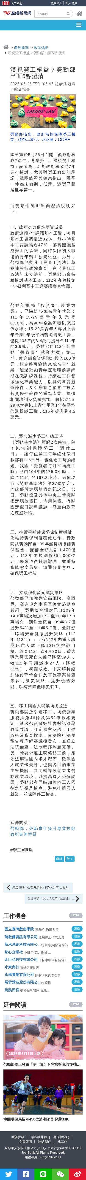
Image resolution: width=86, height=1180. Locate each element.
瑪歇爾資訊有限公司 (21, 937)
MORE (75, 915)
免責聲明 (25, 1141)
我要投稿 (17, 1137)
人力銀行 (10, 3)
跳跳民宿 (12, 990)
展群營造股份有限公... (22, 982)
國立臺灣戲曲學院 (19, 929)
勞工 (70, 859)
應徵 (77, 928)
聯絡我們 (44, 1141)
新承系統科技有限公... (22, 944)
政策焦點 (41, 48)
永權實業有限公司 (19, 975)
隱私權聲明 (39, 1137)
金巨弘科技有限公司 (21, 959)
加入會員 (71, 3)
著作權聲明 (61, 1137)
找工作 (62, 1141)
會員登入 (56, 3)
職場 (59, 859)
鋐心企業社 (14, 952)
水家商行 (12, 967)
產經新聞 (21, 48)
